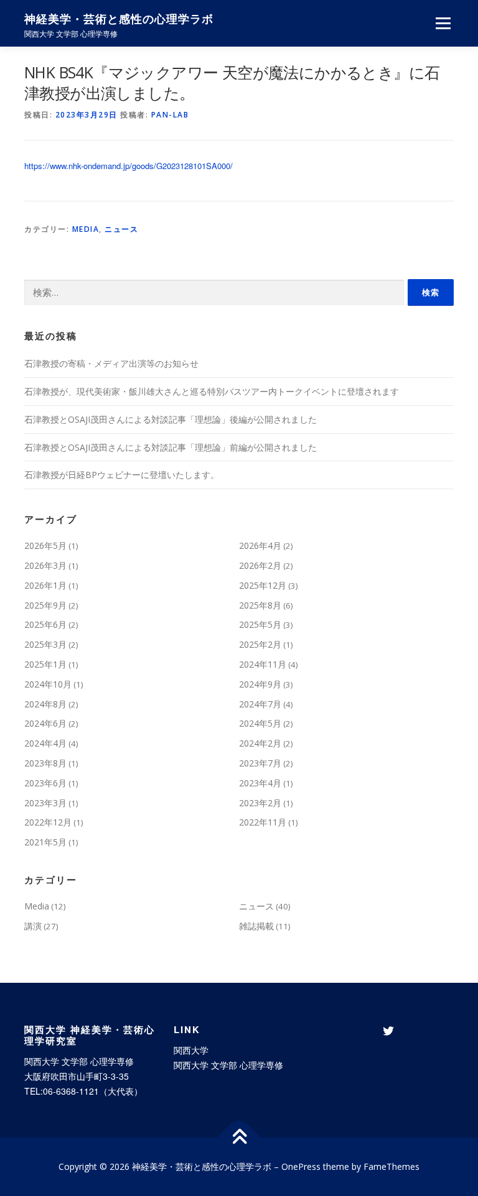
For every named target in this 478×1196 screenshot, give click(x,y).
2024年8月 (45, 704)
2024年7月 (260, 704)
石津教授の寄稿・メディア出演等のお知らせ (111, 363)
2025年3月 (45, 644)
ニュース (121, 229)
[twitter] (388, 1031)
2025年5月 (260, 624)
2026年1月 (45, 585)
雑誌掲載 (256, 926)
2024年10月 (48, 684)
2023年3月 (45, 803)
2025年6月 (45, 624)
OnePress (301, 1166)
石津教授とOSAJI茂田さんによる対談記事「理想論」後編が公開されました (170, 419)
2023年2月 (260, 803)
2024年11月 (262, 664)
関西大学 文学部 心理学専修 (228, 1065)
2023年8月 (45, 763)
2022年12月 (48, 822)
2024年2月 (260, 743)
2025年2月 (260, 644)
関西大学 (191, 1050)
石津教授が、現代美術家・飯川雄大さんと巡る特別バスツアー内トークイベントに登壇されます (211, 391)
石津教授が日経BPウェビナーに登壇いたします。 (121, 475)
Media (86, 229)
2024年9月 (260, 684)
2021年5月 (45, 842)
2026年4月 (260, 545)
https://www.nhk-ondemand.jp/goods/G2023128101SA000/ (128, 166)
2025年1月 (45, 664)
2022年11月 (262, 822)
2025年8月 (260, 605)
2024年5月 (260, 723)
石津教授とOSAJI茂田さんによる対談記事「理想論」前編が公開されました (170, 447)
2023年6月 (45, 783)
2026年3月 (45, 565)
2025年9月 (45, 605)
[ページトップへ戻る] (239, 1138)
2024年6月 (45, 723)
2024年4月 (45, 743)
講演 (33, 926)
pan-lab (170, 114)
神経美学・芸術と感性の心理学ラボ (118, 19)
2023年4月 (260, 783)
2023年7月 (260, 763)
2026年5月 (45, 545)
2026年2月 (260, 565)
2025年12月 (262, 585)
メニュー (443, 23)
